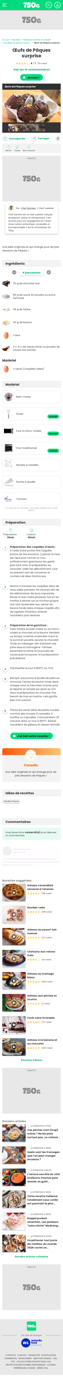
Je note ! (33, 77)
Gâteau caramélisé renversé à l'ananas (40, 887)
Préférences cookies (24, 1368)
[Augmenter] (49, 272)
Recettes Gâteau (31, 1060)
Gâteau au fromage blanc (40, 975)
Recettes (16, 39)
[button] (40, 138)
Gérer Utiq (42, 1368)
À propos (11, 1355)
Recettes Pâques (11, 801)
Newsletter (34, 1355)
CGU (55, 1358)
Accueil (5, 39)
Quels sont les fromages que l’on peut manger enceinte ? (43, 1155)
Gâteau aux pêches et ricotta (42, 997)
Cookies (51, 1364)
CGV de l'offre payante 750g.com (34, 1361)
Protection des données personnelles (25, 1364)
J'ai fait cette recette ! (33, 736)
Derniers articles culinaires (31, 1256)
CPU (13, 1361)
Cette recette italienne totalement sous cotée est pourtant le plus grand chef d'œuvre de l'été (42, 1199)
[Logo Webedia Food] (31, 1342)
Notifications (48, 1355)
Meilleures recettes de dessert (37, 39)
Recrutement (25, 1358)
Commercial (10, 1358)
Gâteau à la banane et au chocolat (42, 1041)
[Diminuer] (14, 272)
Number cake (36, 907)
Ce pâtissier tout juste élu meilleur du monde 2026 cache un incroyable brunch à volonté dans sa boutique (42, 1244)
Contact (22, 1355)
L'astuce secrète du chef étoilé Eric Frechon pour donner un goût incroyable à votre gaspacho (43, 1177)
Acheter (53, 416)
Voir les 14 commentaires (31, 69)
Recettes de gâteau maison (17, 42)
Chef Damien (28, 208)
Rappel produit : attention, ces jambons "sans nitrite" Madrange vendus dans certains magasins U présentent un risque (43, 1222)
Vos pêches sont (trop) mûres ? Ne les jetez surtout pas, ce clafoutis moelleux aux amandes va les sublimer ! (43, 1133)
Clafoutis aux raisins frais (41, 953)
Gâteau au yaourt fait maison (42, 931)
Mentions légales (42, 1358)
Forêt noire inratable (41, 1018)
